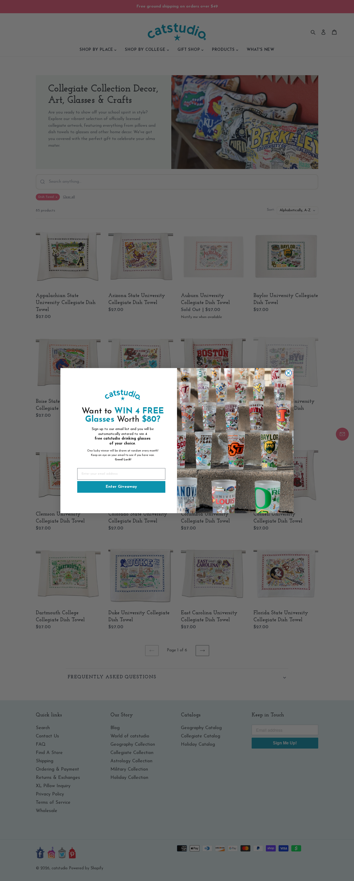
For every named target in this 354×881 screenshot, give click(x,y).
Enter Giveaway (121, 487)
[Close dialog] (288, 373)
